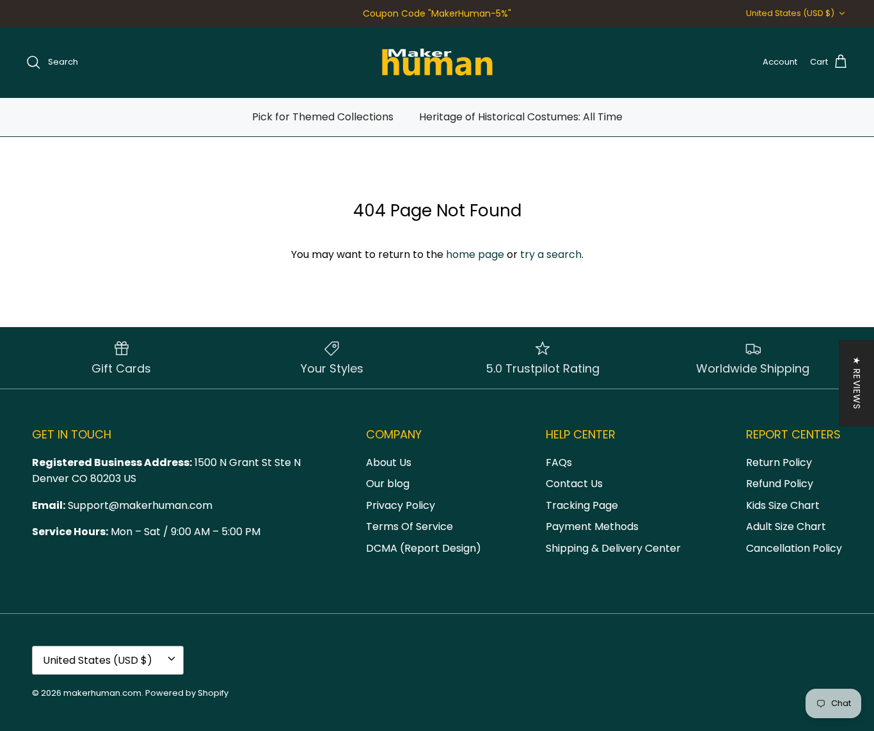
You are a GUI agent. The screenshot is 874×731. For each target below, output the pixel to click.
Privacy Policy (400, 505)
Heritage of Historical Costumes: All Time (521, 116)
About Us (388, 462)
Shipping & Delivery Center (613, 548)
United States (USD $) (790, 13)
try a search (551, 254)
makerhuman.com (102, 693)
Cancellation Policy (794, 548)
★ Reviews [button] (856, 383)
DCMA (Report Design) (423, 548)
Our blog (387, 483)
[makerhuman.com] (437, 62)
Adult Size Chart (786, 526)
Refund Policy (779, 483)
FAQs (559, 462)
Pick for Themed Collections (322, 116)
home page (475, 254)
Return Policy (779, 462)
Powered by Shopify (186, 693)
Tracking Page (582, 505)
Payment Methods (592, 526)
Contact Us (574, 483)
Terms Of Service (409, 526)
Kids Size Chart (783, 505)
